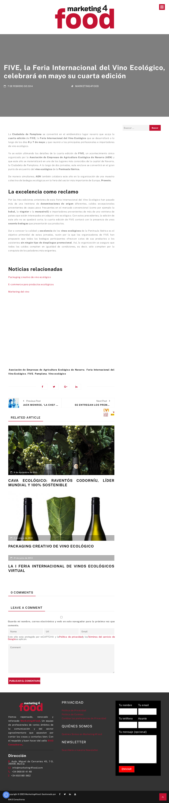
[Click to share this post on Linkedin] (78, 387)
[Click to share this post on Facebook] (44, 387)
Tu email (143, 705)
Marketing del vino (18, 291)
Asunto (142, 718)
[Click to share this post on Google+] (67, 387)
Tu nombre (125, 705)
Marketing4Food (87, 86)
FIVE (30, 373)
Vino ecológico (57, 373)
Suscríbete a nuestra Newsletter (80, 750)
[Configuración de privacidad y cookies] (6, 794)
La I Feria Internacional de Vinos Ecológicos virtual (61, 568)
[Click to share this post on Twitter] (56, 387)
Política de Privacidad (74, 710)
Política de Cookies (73, 714)
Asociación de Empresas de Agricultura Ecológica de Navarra (46, 369)
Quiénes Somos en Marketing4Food (82, 734)
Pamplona (41, 373)
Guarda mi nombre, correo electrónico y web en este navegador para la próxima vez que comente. (61, 623)
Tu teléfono (126, 718)
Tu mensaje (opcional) (133, 732)
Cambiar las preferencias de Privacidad (84, 718)
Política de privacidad (71, 636)
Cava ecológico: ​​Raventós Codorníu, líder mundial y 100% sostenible (61, 482)
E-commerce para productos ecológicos (31, 284)
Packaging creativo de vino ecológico (29, 277)
